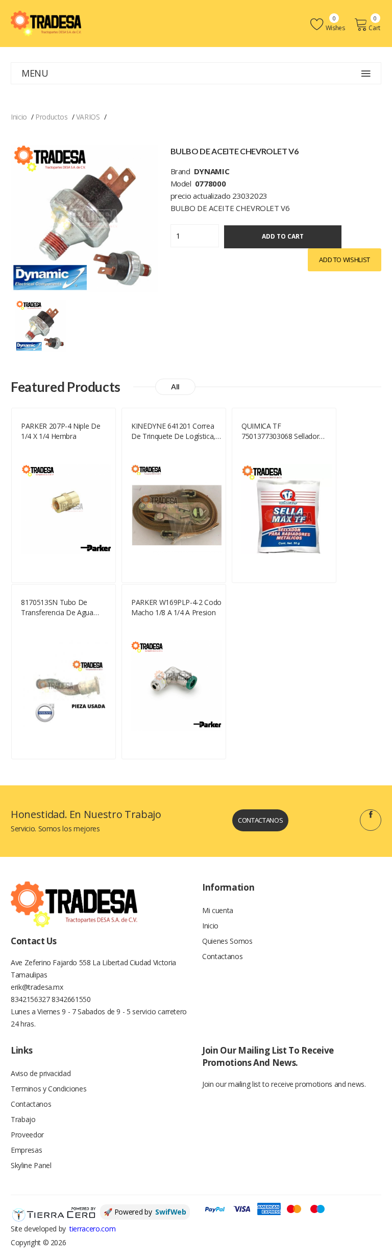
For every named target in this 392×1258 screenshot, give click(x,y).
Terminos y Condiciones (48, 1088)
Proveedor (27, 1134)
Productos (51, 117)
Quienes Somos (227, 941)
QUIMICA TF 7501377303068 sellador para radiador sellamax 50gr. (280, 431)
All (175, 386)
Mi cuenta (217, 910)
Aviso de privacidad (40, 1073)
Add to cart (283, 236)
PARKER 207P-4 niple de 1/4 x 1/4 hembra (60, 431)
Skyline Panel (31, 1165)
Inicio (19, 117)
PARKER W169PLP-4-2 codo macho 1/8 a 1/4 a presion (176, 607)
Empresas (26, 1150)
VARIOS (88, 117)
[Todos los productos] (40, 325)
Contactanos (260, 820)
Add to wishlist (344, 259)
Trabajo (23, 1119)
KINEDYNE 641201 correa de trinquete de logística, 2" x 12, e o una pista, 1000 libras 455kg (175, 431)
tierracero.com (92, 1228)
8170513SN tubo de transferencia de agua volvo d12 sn (57, 607)
